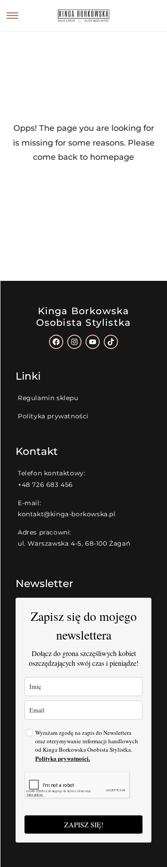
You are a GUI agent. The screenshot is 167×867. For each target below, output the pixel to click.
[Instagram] (74, 342)
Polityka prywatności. (62, 758)
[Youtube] (93, 342)
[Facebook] (56, 342)
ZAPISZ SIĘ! (83, 824)
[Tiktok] (111, 342)
